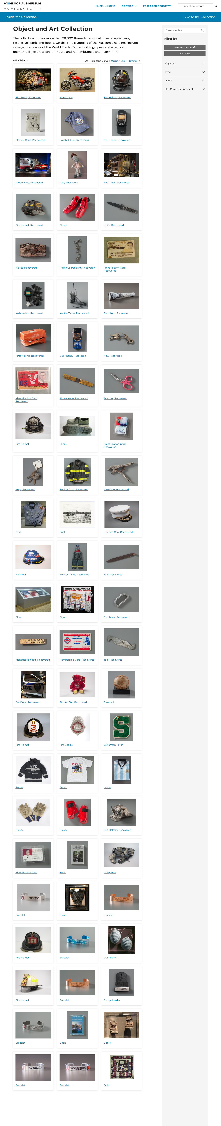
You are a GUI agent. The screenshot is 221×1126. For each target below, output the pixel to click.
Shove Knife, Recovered (74, 398)
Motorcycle (66, 97)
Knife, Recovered (114, 225)
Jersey (107, 787)
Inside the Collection (21, 17)
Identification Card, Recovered (115, 269)
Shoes (63, 225)
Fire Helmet (22, 444)
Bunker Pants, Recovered (74, 574)
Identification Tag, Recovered (32, 659)
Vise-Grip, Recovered (116, 489)
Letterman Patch (113, 744)
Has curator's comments (179, 89)
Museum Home (105, 6)
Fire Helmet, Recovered (117, 97)
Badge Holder (112, 1000)
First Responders (183, 47)
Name (168, 80)
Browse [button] (127, 6)
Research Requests (157, 6)
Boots (107, 1042)
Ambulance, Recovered (29, 182)
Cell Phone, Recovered (117, 140)
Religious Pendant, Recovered (77, 267)
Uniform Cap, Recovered (118, 532)
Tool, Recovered (113, 574)
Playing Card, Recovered (30, 140)
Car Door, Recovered (27, 702)
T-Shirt (63, 787)
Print (62, 532)
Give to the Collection (199, 17)
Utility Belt (110, 872)
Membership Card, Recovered (77, 659)
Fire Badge (66, 744)
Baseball (109, 702)
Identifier (132, 61)
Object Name (118, 61)
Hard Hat (20, 574)
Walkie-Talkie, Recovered (74, 313)
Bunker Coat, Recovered (74, 489)
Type (168, 72)
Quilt (106, 1085)
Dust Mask (110, 957)
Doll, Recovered (69, 182)
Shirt (18, 532)
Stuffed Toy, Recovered (73, 702)
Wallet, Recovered (26, 267)
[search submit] (202, 30)
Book (63, 872)
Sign (62, 617)
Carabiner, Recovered (116, 617)
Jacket (19, 787)
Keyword (170, 63)
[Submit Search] (216, 6)
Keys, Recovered (25, 489)
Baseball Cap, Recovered (74, 140)
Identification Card (26, 872)
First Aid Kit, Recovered (29, 355)
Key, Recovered (113, 355)
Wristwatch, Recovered (29, 313)
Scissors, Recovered (115, 398)
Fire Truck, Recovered (28, 97)
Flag (18, 617)
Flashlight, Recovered (116, 313)
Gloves (19, 830)
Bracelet (20, 915)
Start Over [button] (185, 53)
